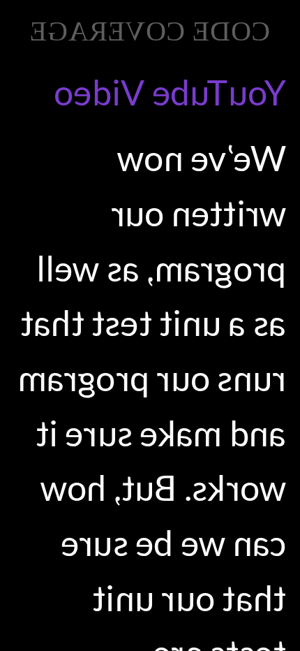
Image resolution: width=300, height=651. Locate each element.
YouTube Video (170, 92)
